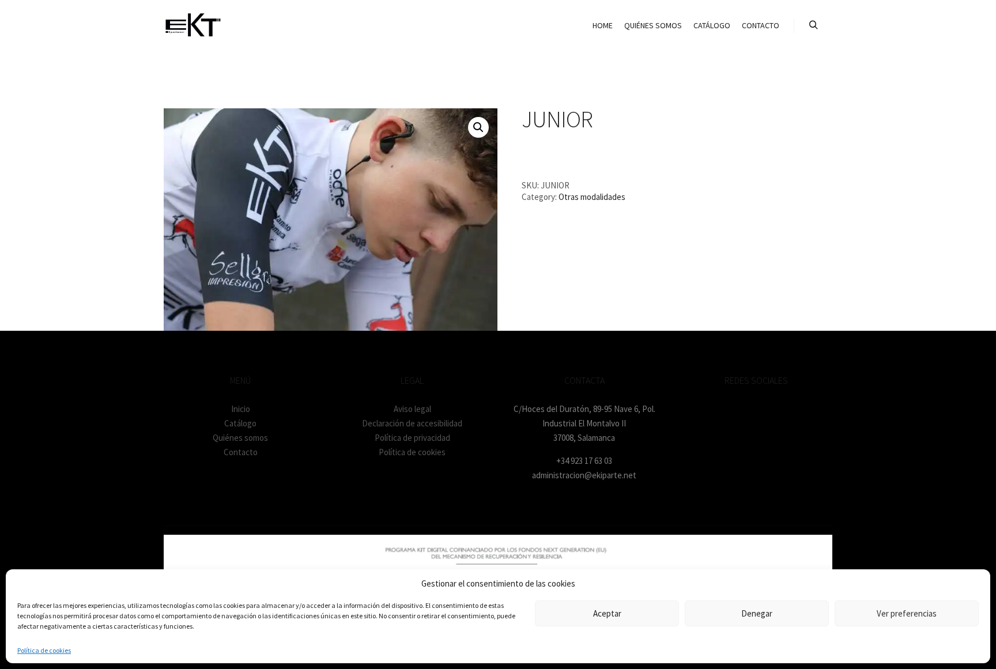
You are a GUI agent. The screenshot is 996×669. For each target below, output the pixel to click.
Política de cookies (44, 650)
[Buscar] (813, 25)
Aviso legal (412, 408)
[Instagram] (756, 409)
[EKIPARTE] (192, 25)
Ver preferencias (907, 613)
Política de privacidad (412, 437)
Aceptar (607, 613)
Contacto (241, 452)
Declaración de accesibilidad (412, 423)
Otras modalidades (592, 196)
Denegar (756, 613)
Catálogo (240, 423)
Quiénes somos (240, 437)
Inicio (240, 408)
